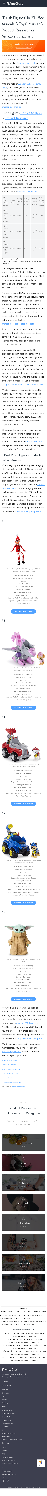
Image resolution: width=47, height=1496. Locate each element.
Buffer (30, 1311)
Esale (3, 1478)
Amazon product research (11, 1069)
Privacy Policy (6, 1420)
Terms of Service (7, 1423)
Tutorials (5, 1450)
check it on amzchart (23, 611)
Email (23, 1311)
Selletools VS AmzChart (10, 1073)
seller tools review (34, 384)
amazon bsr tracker (11, 107)
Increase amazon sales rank (11, 1082)
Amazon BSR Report (8, 1460)
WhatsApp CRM (7, 1471)
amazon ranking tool (27, 191)
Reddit (10, 1311)
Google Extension (8, 1436)
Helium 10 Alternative (9, 1433)
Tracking (5, 1403)
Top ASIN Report (7, 1457)
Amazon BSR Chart (34, 441)
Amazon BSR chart (8, 1078)
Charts (4, 1396)
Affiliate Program (7, 1410)
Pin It (44, 1311)
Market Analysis (31, 113)
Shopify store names (13, 384)
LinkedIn (37, 1311)
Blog (3, 1454)
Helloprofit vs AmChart (9, 1060)
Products (5, 1390)
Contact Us (5, 1427)
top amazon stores (18, 1087)
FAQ (3, 1430)
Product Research (16, 118)
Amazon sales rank (26, 63)
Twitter (3, 1311)
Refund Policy (6, 1417)
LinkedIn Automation (9, 1474)
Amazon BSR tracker (9, 1065)
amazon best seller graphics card (18, 323)
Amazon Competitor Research (12, 1440)
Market (4, 1400)
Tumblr (17, 1311)
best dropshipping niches (29, 511)
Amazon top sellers (11, 1051)
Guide (4, 1447)
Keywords (5, 1393)
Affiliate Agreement (8, 1414)
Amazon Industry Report (10, 1464)
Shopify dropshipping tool (29, 1038)
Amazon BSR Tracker (26, 1023)
